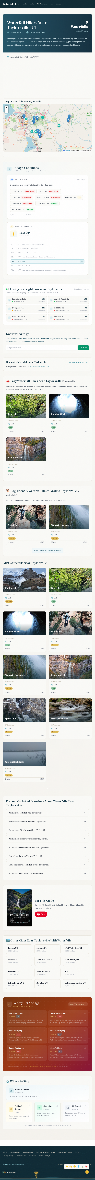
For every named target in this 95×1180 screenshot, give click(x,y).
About (5, 1152)
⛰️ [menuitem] (82, 1166)
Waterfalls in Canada (65, 1152)
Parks (32, 4)
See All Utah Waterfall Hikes (79, 362)
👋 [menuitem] (66, 1166)
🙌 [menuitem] (70, 1166)
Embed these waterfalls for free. (38, 367)
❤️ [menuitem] (86, 1166)
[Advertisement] (47, 77)
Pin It (43, 914)
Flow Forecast (28, 1152)
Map (51, 4)
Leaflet (67, 150)
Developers (32, 1156)
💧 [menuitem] (78, 1166)
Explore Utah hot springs (77, 1004)
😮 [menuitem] (74, 1166)
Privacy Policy (8, 1156)
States (25, 4)
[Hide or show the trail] (92, 1172)
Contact (77, 1152)
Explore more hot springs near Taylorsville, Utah (42, 1066)
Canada (58, 4)
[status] (9, 1172)
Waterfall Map (15, 1152)
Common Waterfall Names (45, 1152)
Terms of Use (21, 1156)
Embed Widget (44, 1156)
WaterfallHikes (11, 4)
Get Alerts (83, 348)
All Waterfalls (42, 4)
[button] (23, 116)
